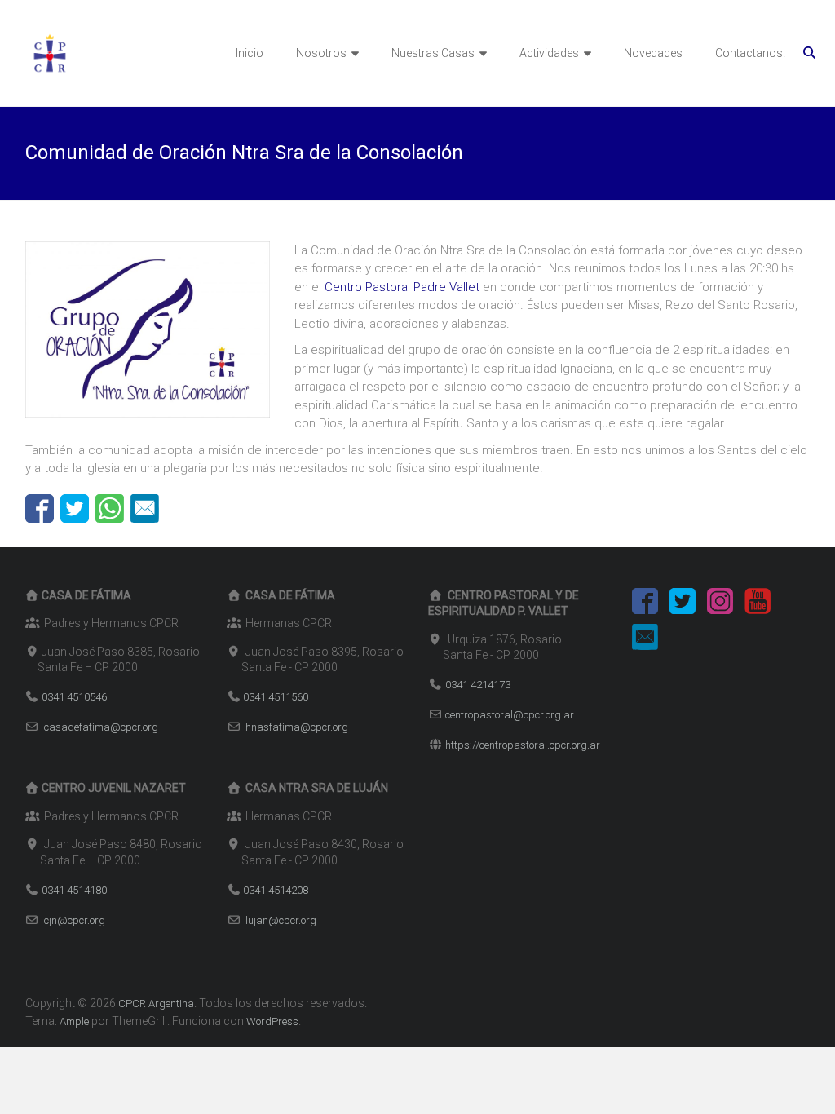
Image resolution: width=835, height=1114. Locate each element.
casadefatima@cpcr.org (101, 727)
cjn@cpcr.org (74, 920)
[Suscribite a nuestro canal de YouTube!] (757, 604)
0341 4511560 (275, 697)
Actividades (549, 53)
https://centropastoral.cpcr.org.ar (522, 745)
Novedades (653, 53)
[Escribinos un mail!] (645, 640)
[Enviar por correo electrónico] (144, 508)
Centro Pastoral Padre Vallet (402, 287)
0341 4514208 (275, 890)
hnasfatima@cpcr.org (296, 727)
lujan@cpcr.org (280, 920)
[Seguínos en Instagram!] (720, 604)
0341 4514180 (74, 890)
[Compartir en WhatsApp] (109, 508)
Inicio (249, 53)
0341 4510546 (74, 697)
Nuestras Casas (433, 53)
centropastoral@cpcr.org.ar (509, 715)
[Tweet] (74, 508)
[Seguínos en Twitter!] (682, 604)
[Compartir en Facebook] (39, 508)
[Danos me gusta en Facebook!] (645, 604)
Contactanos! (750, 53)
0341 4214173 (477, 685)
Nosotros (321, 53)
